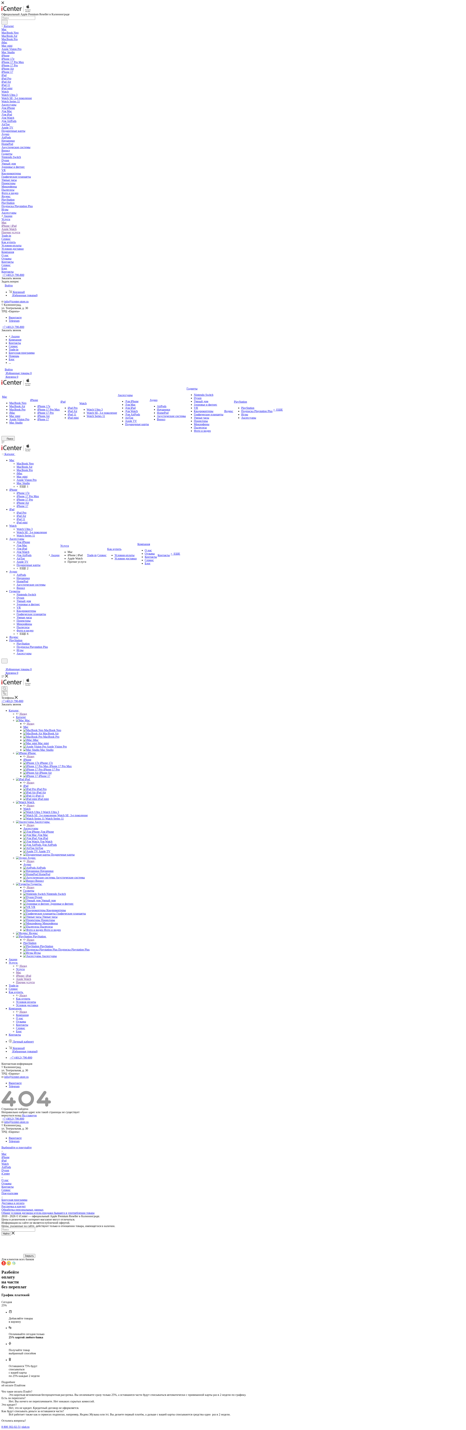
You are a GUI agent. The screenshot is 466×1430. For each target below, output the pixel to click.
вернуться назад (11, 1115)
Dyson (5, 1170)
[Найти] (4, 22)
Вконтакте (15, 317)
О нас (5, 1180)
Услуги (20, 969)
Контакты (7, 1186)
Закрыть (29, 1255)
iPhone (27, 759)
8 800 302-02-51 (11, 1426)
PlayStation (29, 943)
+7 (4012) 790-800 (13, 274)
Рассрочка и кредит (13, 1206)
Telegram (14, 320)
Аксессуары (30, 828)
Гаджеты (28, 890)
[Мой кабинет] (3, 665)
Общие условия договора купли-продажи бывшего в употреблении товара (47, 1212)
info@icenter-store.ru (16, 301)
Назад (23, 713)
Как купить (23, 998)
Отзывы (6, 1183)
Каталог (21, 717)
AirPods (6, 1167)
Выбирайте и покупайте (16, 1147)
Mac (25, 726)
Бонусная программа (14, 1199)
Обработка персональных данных (22, 1209)
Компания (22, 1015)
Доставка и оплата (12, 1203)
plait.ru (25, 1426)
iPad (25, 785)
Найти (6, 1233)
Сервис (6, 1190)
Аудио (27, 864)
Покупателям (9, 1193)
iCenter (5, 1173)
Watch (27, 808)
